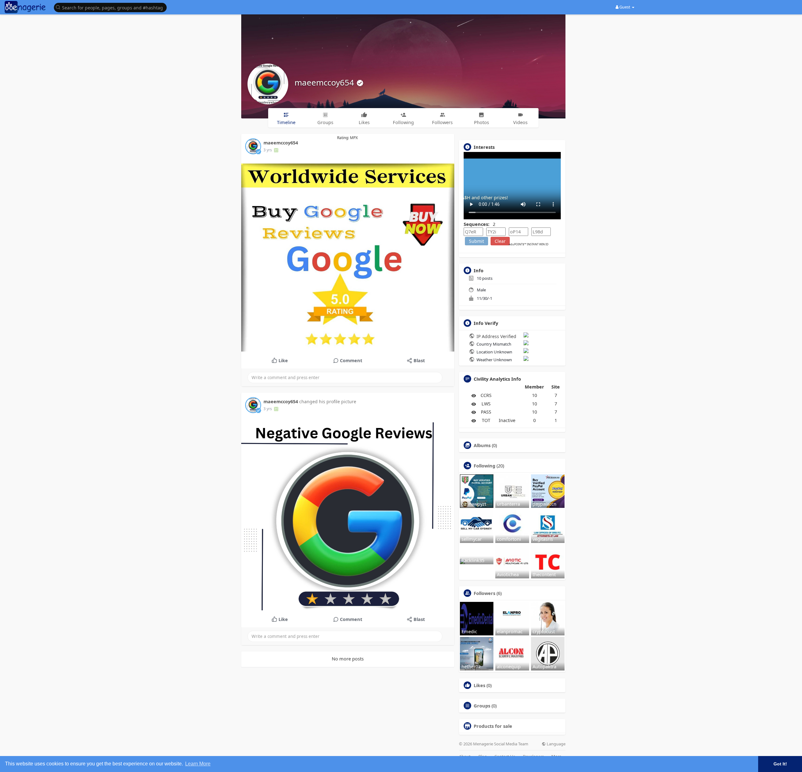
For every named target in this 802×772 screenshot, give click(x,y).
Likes (479, 685)
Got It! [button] (780, 763)
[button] (112, 7)
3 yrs (267, 150)
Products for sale (493, 725)
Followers (484, 593)
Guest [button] (624, 7)
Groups (482, 705)
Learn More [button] (198, 763)
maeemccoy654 (325, 82)
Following (484, 465)
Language (555, 744)
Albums (482, 445)
